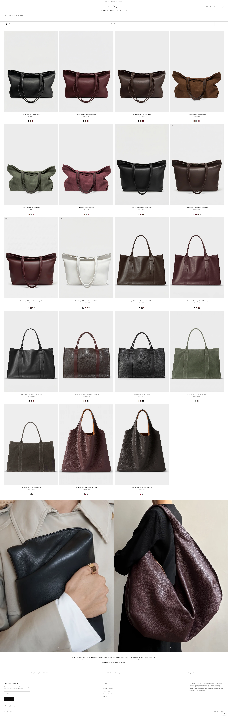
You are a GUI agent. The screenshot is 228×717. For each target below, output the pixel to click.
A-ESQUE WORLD (122, 10)
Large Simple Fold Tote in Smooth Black (142, 207)
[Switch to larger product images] (3, 24)
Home (5, 15)
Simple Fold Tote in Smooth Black (31, 114)
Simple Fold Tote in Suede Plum (86, 207)
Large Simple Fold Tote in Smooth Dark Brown (196, 207)
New (171, 648)
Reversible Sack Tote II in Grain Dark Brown (141, 487)
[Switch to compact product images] (9, 24)
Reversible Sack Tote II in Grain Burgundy (86, 487)
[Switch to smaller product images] (6, 24)
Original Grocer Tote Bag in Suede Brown (31, 487)
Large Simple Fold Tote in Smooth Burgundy (31, 301)
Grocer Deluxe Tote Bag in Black (142, 394)
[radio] (28, 121)
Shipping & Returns (108, 688)
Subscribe (9, 699)
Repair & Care (106, 691)
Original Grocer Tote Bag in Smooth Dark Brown (141, 301)
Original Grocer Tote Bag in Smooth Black (31, 394)
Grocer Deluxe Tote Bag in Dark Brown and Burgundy (86, 394)
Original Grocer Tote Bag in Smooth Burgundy (196, 301)
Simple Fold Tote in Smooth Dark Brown (141, 114)
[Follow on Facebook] (5, 706)
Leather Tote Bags (18, 15)
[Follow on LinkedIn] (14, 706)
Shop (10, 15)
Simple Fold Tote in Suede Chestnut (197, 114)
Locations (105, 686)
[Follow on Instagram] (10, 706)
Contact (105, 683)
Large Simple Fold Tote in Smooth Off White (86, 301)
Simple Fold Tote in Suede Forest (31, 207)
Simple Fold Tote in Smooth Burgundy (86, 114)
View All (57, 648)
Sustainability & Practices (109, 694)
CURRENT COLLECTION (107, 10)
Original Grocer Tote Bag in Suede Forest (196, 394)
